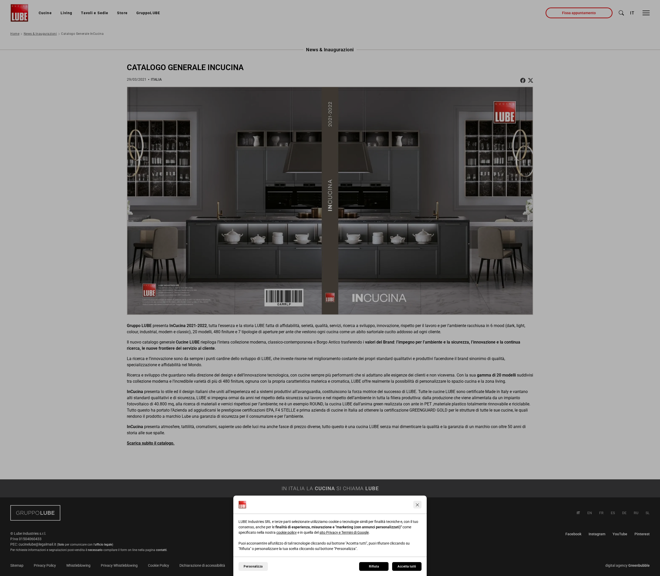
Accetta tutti (407, 566)
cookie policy (286, 532)
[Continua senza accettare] (417, 504)
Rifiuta (374, 566)
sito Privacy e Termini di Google (344, 532)
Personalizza (253, 566)
